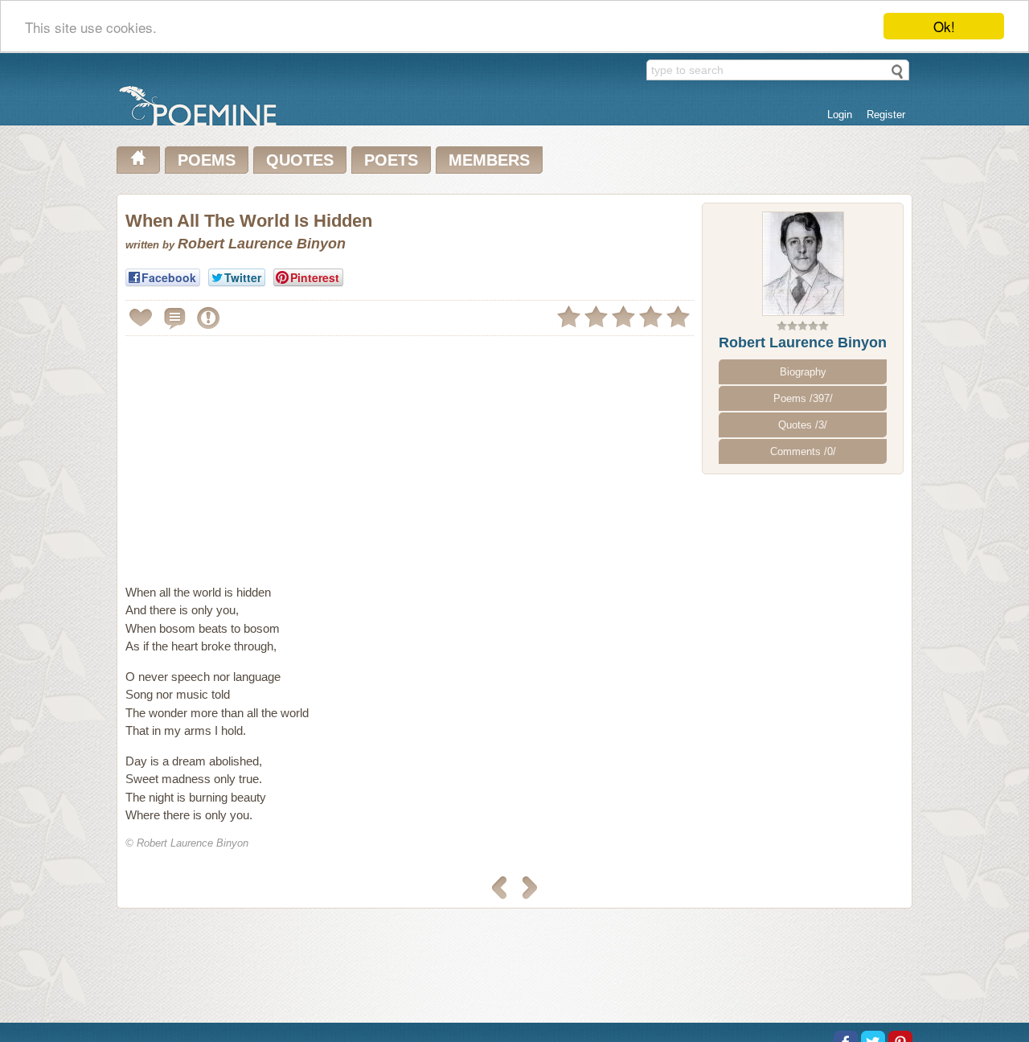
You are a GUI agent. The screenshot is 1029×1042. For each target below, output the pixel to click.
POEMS (207, 160)
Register (886, 115)
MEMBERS (489, 160)
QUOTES (300, 160)
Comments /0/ (803, 451)
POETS (391, 160)
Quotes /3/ (802, 425)
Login (839, 115)
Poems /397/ (803, 398)
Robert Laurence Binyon (803, 342)
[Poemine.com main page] (138, 160)
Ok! (944, 26)
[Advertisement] (260, 453)
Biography (803, 372)
